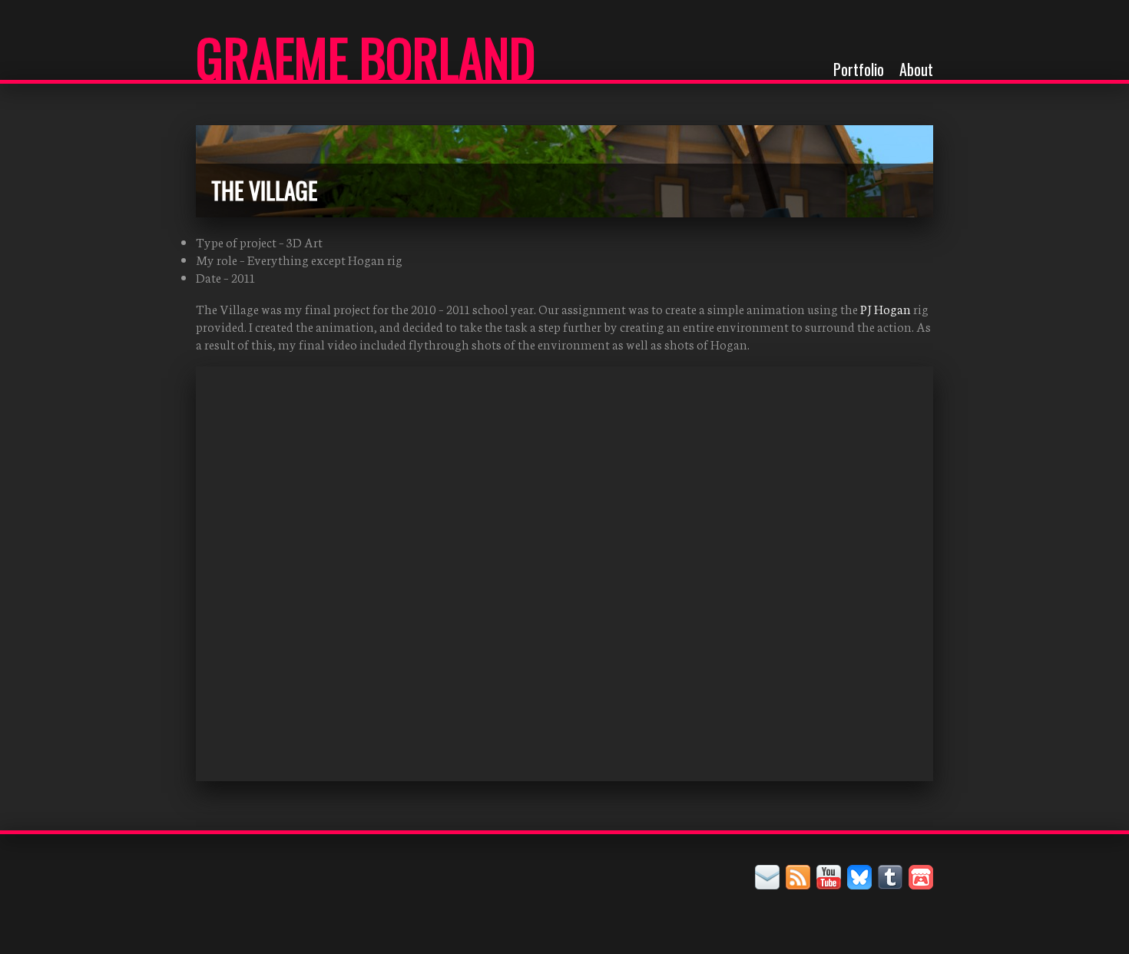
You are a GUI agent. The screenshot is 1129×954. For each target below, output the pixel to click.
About (916, 69)
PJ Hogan (885, 308)
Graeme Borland (365, 56)
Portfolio (858, 69)
